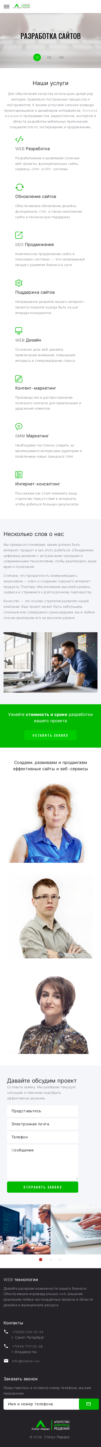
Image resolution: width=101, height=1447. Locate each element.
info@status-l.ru (26, 1361)
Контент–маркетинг (35, 388)
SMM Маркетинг (32, 435)
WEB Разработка (32, 148)
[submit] (89, 1404)
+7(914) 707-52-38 (27, 1346)
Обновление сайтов (35, 196)
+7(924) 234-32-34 (27, 1332)
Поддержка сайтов (35, 292)
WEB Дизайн (28, 340)
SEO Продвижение (34, 244)
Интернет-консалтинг (37, 483)
